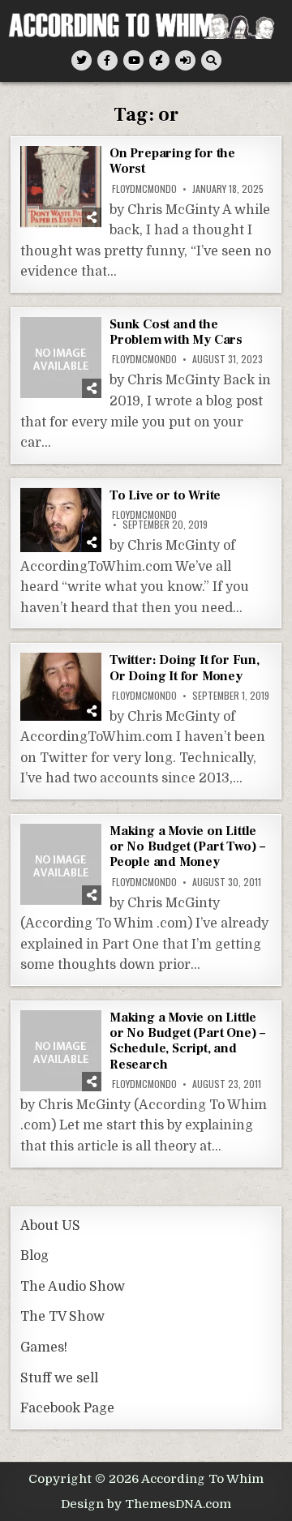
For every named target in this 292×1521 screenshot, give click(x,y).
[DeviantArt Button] (159, 60)
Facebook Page (67, 1408)
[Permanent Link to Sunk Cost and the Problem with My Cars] (60, 357)
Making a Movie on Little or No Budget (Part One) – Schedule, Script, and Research (187, 1041)
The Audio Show (72, 1286)
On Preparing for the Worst (172, 161)
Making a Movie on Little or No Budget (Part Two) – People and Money (187, 846)
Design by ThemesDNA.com (146, 1504)
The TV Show (62, 1316)
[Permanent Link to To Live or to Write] (60, 520)
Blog (34, 1256)
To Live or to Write (165, 495)
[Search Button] (211, 60)
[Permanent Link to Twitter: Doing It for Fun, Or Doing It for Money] (60, 686)
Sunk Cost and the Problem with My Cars (176, 332)
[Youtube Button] (133, 60)
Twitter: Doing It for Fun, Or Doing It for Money (185, 667)
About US (50, 1226)
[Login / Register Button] (185, 60)
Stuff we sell (59, 1378)
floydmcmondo (144, 189)
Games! (43, 1347)
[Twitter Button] (81, 60)
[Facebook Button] (107, 60)
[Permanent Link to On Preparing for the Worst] (60, 186)
